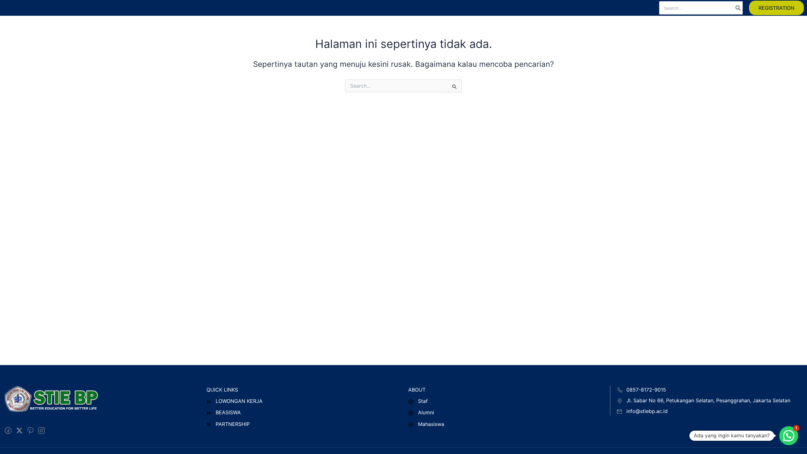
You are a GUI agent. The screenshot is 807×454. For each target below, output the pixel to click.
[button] (776, 8)
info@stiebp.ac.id (647, 411)
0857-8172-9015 (646, 390)
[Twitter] (19, 431)
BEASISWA (228, 412)
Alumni (426, 412)
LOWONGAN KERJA (239, 401)
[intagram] (41, 431)
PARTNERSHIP (233, 424)
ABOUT (417, 390)
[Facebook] (8, 431)
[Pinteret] (30, 431)
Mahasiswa (431, 424)
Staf (423, 401)
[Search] (738, 8)
